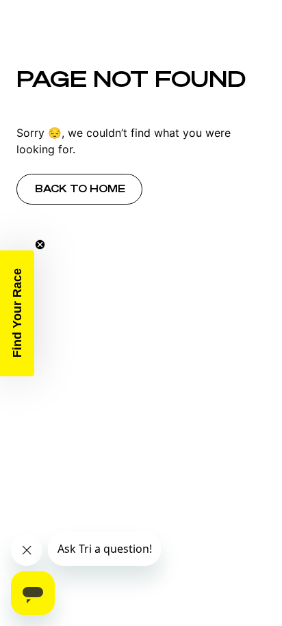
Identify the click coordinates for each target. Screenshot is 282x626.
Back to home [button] (80, 188)
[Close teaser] (40, 244)
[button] (17, 313)
